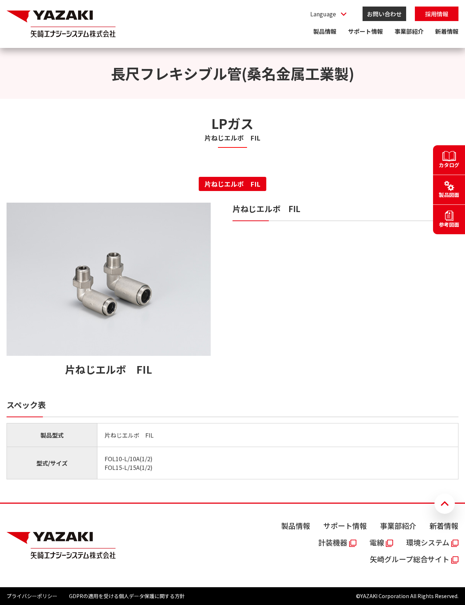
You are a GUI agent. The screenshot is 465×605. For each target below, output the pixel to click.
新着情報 (446, 31)
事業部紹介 (409, 31)
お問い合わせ (384, 13)
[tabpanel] (232, 341)
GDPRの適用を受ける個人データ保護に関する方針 (127, 596)
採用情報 (436, 13)
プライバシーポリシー (32, 596)
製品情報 (324, 31)
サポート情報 (365, 31)
